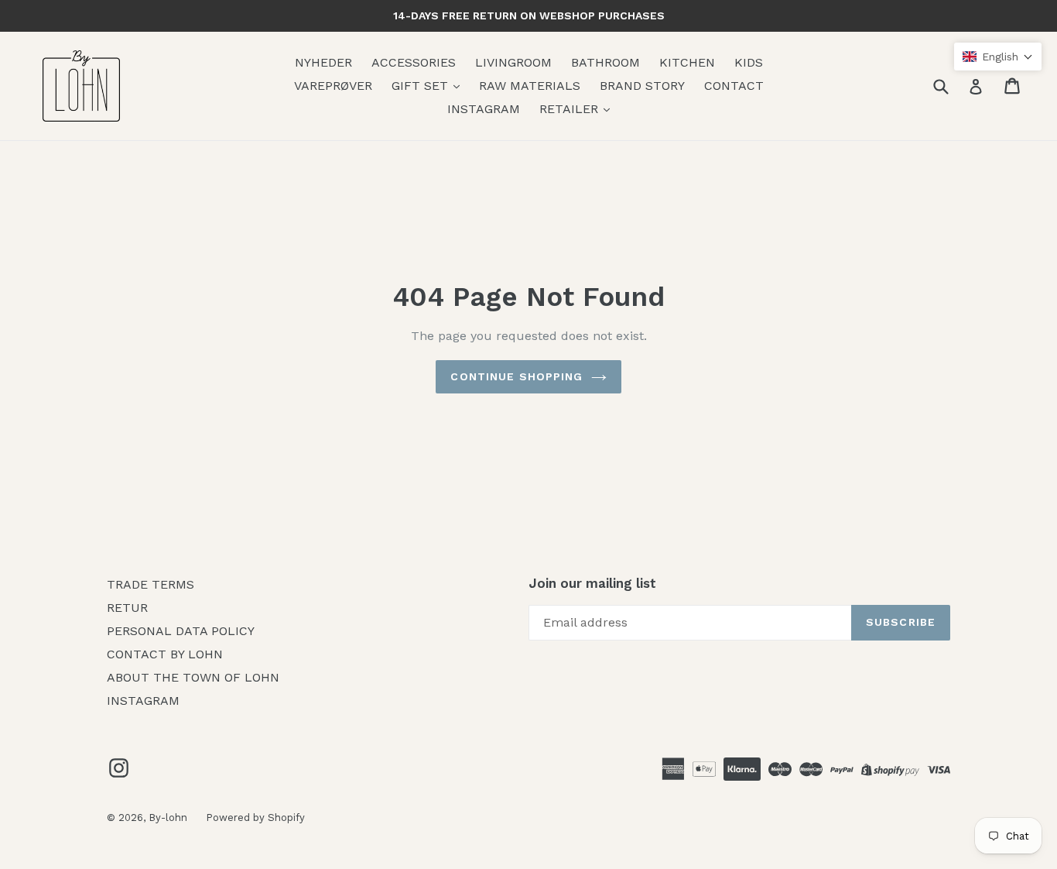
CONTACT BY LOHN (165, 654)
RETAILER (570, 108)
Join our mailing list (592, 583)
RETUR (127, 607)
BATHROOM (605, 62)
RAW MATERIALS (529, 85)
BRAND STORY (642, 85)
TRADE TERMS (150, 584)
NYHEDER (323, 62)
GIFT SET (422, 85)
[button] (998, 56)
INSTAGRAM (483, 108)
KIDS (748, 62)
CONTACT (734, 85)
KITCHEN (687, 62)
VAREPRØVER (333, 85)
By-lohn (169, 817)
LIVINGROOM (513, 62)
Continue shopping (516, 376)
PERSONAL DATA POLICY (181, 630)
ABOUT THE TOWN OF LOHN (193, 677)
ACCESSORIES (413, 62)
